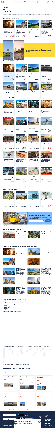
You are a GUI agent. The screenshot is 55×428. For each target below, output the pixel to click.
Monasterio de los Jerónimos (8, 306)
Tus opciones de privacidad (28, 418)
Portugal (7, 409)
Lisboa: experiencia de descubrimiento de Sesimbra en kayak (43, 377)
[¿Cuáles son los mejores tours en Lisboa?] (51, 315)
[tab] (9, 346)
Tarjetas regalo (41, 421)
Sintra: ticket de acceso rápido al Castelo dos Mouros (27, 393)
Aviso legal (26, 415)
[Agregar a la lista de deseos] (13, 21)
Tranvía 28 (5, 309)
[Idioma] (49, 1)
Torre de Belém (6, 308)
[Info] (10, 63)
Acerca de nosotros (40, 415)
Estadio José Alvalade (7, 307)
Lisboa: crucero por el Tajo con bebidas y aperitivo (10, 393)
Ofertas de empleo (40, 417)
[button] (9, 29)
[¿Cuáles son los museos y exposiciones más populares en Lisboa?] (51, 339)
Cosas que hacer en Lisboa (20, 409)
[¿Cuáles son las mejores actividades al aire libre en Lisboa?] (51, 327)
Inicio (4, 409)
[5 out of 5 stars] (11, 377)
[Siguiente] (52, 29)
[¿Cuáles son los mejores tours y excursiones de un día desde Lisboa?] (51, 319)
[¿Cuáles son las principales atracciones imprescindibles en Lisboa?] (51, 303)
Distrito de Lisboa (12, 409)
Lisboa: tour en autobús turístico (25, 376)
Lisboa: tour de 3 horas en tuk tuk (9, 376)
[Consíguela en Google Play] (21, 415)
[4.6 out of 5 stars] (5, 373)
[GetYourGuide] (2, 1)
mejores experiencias (22, 364)
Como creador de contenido (47, 416)
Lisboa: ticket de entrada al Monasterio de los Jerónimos (44, 393)
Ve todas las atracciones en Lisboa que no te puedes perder (12, 311)
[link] (9, 29)
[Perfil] (52, 1)
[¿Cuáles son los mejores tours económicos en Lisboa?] (51, 335)
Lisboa (13, 364)
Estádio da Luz (6, 305)
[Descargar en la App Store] (21, 418)
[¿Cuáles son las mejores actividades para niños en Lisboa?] (51, 323)
